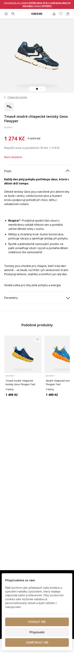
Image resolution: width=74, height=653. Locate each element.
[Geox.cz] (37, 13)
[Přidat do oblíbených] (37, 339)
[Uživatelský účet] (54, 14)
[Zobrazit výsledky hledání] (13, 14)
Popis (7, 171)
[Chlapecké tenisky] (5, 97)
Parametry (11, 298)
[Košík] (68, 14)
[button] (37, 89)
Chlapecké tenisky (17, 97)
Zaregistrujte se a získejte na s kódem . (37, 4)
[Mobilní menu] (6, 14)
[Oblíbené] (61, 14)
